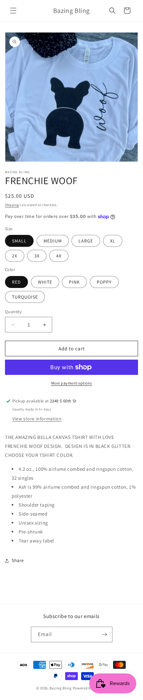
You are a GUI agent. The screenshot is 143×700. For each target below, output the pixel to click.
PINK (74, 282)
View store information (37, 419)
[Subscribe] (104, 634)
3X (37, 256)
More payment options (71, 383)
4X (59, 256)
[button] (13, 10)
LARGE (85, 241)
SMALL (19, 241)
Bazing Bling (61, 688)
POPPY (104, 282)
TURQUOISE (25, 297)
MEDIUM (53, 241)
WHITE (45, 282)
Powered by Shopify (90, 688)
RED (16, 282)
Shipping (12, 205)
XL (112, 241)
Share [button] (18, 560)
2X (14, 256)
